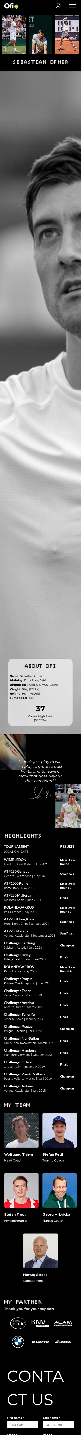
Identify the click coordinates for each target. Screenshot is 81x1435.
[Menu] (72, 6)
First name (15, 1418)
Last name (51, 1418)
